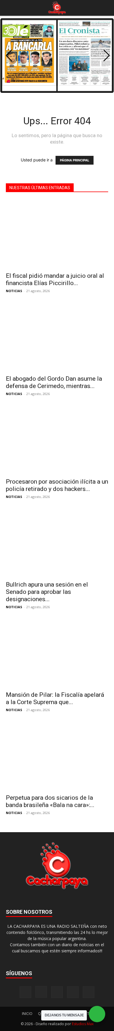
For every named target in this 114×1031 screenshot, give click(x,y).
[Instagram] (41, 992)
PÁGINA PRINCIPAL (74, 160)
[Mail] (57, 992)
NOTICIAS (14, 291)
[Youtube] (88, 992)
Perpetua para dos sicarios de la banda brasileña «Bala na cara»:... (50, 801)
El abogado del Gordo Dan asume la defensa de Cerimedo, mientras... (54, 382)
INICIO (27, 1013)
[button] (10, 8)
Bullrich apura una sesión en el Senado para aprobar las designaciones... (47, 592)
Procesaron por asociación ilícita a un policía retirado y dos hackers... (57, 485)
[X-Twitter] (73, 992)
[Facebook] (25, 992)
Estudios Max (83, 1023)
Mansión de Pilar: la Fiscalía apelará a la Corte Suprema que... (55, 698)
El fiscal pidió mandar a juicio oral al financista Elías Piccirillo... (55, 279)
